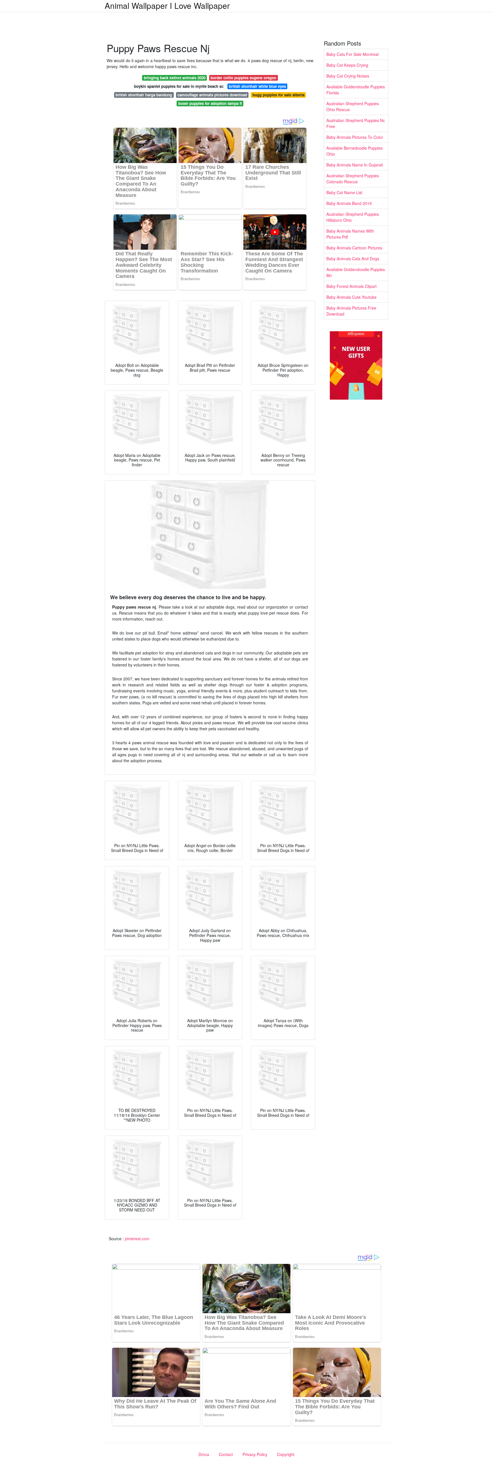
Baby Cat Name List (344, 192)
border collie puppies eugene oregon (243, 77)
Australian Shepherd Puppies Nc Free (355, 123)
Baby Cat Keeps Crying (347, 65)
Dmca (204, 1454)
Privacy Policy (255, 1454)
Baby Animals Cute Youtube (351, 297)
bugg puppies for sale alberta (278, 94)
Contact (226, 1454)
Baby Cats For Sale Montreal (352, 54)
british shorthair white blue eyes (257, 86)
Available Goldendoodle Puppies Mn (355, 272)
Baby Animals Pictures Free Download (351, 311)
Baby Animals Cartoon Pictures (354, 248)
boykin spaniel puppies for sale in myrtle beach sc (178, 86)
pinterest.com (137, 1238)
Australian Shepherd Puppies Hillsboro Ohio (352, 217)
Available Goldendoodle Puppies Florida (355, 89)
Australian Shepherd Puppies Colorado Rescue (352, 178)
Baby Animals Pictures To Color (354, 137)
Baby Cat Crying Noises (347, 76)
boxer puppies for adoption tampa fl (210, 103)
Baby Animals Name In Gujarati (354, 165)
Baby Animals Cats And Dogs (352, 258)
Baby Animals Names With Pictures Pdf (350, 234)
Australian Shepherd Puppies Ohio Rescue (352, 106)
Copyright (285, 1454)
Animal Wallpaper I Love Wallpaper (167, 5)
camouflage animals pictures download (212, 94)
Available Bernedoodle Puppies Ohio (354, 151)
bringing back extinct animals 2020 (174, 77)
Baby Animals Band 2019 (349, 203)
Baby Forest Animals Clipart (351, 286)
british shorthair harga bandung (144, 94)
